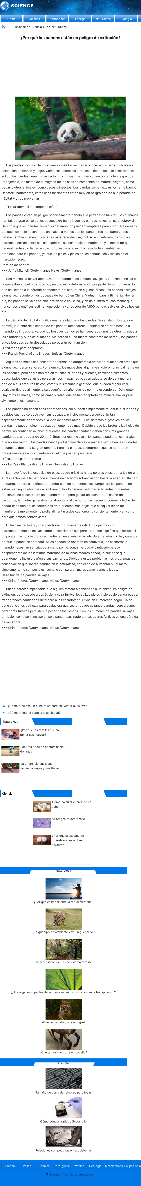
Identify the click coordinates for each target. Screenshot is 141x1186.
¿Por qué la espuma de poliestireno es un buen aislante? (68, 840)
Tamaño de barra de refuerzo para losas (63, 1092)
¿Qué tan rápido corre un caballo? (63, 1052)
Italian (27, 1166)
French (10, 1166)
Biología (126, 19)
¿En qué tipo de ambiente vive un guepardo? (63, 932)
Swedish (78, 1166)
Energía (80, 19)
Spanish (44, 1166)
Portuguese (61, 1166)
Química (34, 19)
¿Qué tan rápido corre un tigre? (63, 1022)
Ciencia (37, 27)
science (20, 27)
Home (11, 19)
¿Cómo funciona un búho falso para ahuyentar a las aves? (48, 706)
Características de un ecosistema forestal (63, 962)
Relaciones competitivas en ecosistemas (63, 1150)
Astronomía (57, 19)
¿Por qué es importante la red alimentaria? (63, 902)
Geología (95, 1166)
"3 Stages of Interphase (68, 819)
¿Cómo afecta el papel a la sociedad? (34, 712)
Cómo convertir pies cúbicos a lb (63, 1121)
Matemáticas (112, 1166)
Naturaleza (103, 19)
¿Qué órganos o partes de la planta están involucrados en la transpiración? (63, 992)
